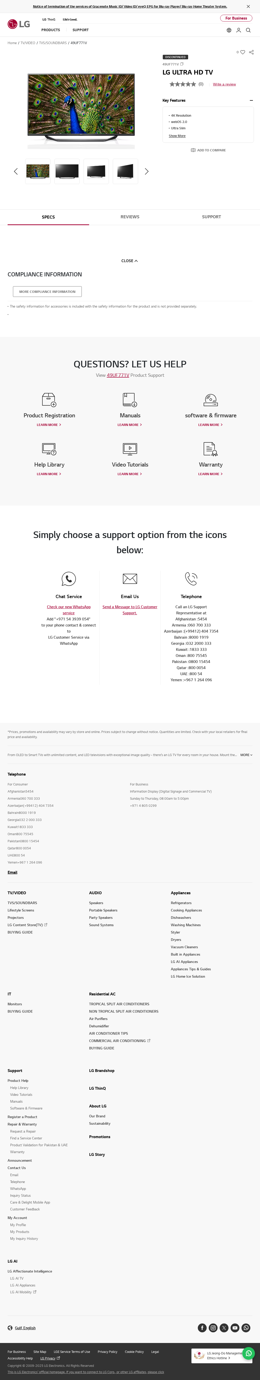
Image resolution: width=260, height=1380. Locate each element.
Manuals (16, 1101)
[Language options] (229, 30)
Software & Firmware (26, 1108)
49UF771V (118, 375)
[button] (81, 107)
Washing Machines (186, 924)
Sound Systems (101, 924)
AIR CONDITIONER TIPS (108, 1033)
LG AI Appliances (184, 961)
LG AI (13, 1261)
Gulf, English (25, 1328)
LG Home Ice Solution (188, 976)
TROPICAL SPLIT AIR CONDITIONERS (119, 1003)
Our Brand (97, 1116)
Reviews (130, 216)
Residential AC (102, 993)
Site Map (40, 1351)
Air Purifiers (98, 1018)
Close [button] (127, 260)
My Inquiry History (24, 1238)
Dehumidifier (99, 1026)
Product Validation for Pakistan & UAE (39, 1144)
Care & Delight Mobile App (30, 1202)
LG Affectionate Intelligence (30, 1271)
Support (211, 216)
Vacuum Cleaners (184, 946)
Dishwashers (181, 917)
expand (251, 100)
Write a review (224, 84)
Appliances (181, 892)
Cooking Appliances (186, 910)
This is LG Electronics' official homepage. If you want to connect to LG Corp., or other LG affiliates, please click (86, 1372)
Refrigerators (181, 902)
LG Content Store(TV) (25, 924)
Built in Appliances (185, 954)
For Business (236, 18)
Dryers (176, 939)
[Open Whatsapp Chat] (248, 1353)
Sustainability (99, 1123)
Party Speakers (101, 917)
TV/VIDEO (17, 892)
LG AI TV (16, 1278)
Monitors (15, 1003)
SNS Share (251, 52)
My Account (17, 1217)
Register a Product (22, 1116)
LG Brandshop (102, 1070)
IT (9, 993)
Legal (155, 1351)
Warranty (17, 1151)
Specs (48, 217)
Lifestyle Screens (21, 910)
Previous (16, 171)
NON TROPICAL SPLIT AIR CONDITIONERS (123, 1011)
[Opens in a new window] (202, 1327)
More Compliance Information (47, 291)
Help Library (19, 1087)
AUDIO (95, 892)
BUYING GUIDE (20, 932)
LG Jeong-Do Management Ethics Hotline (226, 1355)
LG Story (97, 1154)
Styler (175, 932)
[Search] (248, 30)
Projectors (16, 917)
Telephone (17, 1181)
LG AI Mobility (21, 1292)
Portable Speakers (103, 910)
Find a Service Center (26, 1138)
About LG (97, 1105)
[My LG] (239, 30)
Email (12, 872)
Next (147, 171)
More (244, 754)
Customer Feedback (25, 1209)
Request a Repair (23, 1131)
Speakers (96, 902)
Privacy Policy (107, 1351)
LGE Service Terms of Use (72, 1351)
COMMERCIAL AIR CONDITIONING (117, 1040)
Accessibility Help (20, 1358)
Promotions (99, 1136)
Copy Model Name (182, 64)
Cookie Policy (134, 1351)
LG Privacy (47, 1358)
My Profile (18, 1224)
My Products (19, 1231)
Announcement (20, 1160)
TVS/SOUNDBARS (22, 902)
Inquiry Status (20, 1195)
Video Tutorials (21, 1094)
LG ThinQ (97, 1088)
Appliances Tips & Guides (191, 968)
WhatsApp (18, 1188)
